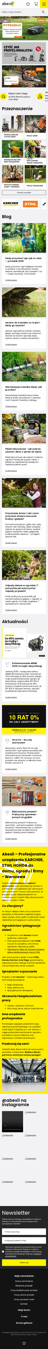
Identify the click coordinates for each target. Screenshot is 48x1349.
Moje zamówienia (24, 1276)
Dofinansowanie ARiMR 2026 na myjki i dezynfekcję (27, 665)
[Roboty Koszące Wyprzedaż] (24, 28)
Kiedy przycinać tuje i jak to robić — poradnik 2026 (23, 260)
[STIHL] (30, 204)
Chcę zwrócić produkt (24, 1295)
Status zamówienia (24, 1281)
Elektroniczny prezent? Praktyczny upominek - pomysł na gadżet (24, 814)
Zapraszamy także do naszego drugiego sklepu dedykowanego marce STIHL (26, 951)
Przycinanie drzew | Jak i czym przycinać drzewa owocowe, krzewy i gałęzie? (22, 516)
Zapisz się (24, 1262)
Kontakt (24, 1304)
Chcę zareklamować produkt (24, 1290)
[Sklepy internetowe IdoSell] (24, 1343)
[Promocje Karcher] (24, 53)
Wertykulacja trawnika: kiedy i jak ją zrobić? (23, 388)
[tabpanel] (24, 28)
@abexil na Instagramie (15, 1102)
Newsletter (16, 1213)
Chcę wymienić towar (24, 1299)
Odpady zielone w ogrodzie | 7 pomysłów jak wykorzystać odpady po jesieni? (21, 588)
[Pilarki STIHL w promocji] (24, 76)
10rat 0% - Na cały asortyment (22, 741)
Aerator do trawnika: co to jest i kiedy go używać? (22, 324)
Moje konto (24, 1310)
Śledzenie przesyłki (24, 1286)
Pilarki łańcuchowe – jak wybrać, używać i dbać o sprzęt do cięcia (23, 450)
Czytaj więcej (11, 280)
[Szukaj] (43, 12)
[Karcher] (11, 204)
